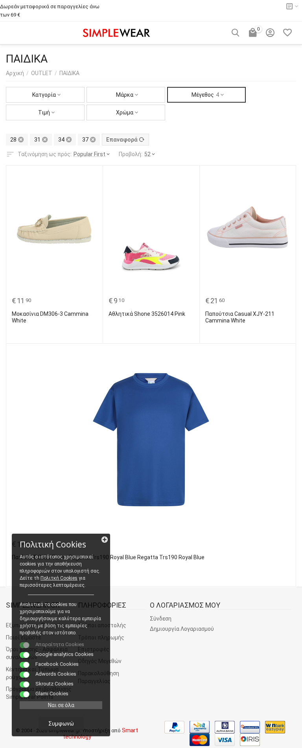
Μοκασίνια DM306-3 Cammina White (50, 317)
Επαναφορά (122, 139)
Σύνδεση (160, 618)
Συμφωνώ (61, 723)
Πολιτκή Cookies (59, 578)
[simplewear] (116, 32)
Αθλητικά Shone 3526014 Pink (147, 314)
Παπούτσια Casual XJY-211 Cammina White (239, 317)
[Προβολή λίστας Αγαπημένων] (287, 32)
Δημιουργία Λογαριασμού (182, 629)
